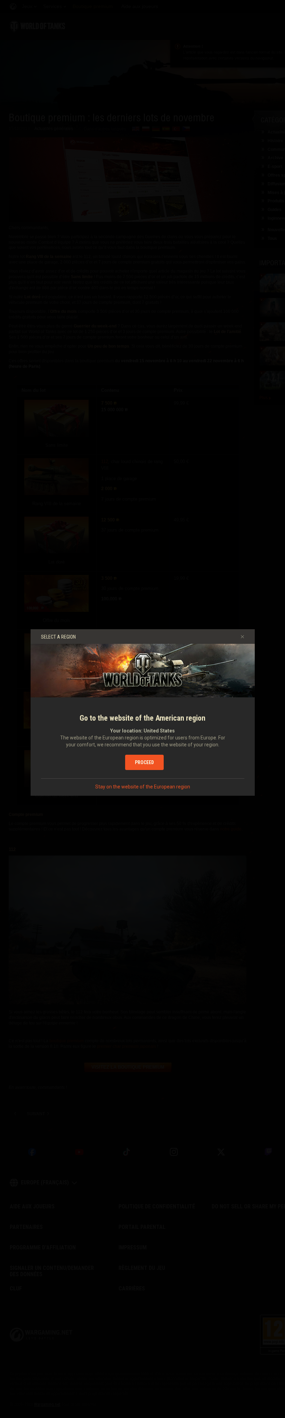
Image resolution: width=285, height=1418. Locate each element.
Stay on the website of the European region (142, 786)
